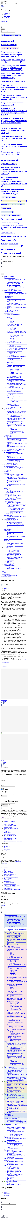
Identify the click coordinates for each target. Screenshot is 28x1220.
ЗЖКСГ (12, 355)
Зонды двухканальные (13, 551)
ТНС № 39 (13, 341)
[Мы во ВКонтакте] (1, 901)
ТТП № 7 (12, 339)
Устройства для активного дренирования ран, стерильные (14, 146)
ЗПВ (11, 363)
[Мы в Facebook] (4, 901)
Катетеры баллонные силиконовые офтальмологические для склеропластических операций (14, 181)
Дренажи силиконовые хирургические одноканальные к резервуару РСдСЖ (18, 375)
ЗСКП (11, 359)
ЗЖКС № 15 (13, 328)
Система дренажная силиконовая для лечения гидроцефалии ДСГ (17, 438)
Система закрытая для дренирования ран (10, 153)
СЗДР (11, 398)
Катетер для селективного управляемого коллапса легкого (15, 458)
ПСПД (12, 386)
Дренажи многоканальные (14, 554)
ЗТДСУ (12, 322)
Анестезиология (9, 45)
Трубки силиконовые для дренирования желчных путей (13, 138)
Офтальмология (9, 164)
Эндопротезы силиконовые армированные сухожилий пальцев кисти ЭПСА (16, 536)
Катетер (9, 306)
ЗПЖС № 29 (13, 327)
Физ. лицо (5, 789)
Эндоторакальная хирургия (14, 201)
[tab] (6, 588)
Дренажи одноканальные (13, 553)
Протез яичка (10, 560)
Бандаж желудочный (12, 527)
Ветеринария (8, 249)
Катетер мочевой (11, 555)
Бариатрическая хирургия (13, 236)
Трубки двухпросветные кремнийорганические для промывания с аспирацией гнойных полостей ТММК (16, 287)
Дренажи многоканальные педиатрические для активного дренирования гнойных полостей (14, 122)
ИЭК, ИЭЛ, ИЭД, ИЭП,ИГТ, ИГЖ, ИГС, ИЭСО (17, 416)
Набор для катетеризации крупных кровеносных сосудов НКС (16, 299)
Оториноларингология (11, 219)
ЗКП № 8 (12, 330)
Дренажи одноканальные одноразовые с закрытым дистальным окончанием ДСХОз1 (17, 484)
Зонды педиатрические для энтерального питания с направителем (12, 75)
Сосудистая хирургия (11, 215)
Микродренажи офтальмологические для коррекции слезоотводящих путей (17, 431)
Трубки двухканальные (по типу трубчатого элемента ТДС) (15, 282)
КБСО (11, 422)
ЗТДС (11, 320)
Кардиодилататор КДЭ (16, 407)
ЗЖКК (11, 353)
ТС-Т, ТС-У (13, 390)
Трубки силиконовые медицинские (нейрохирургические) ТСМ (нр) (16, 448)
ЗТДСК (12, 321)
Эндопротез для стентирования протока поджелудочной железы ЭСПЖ (15, 469)
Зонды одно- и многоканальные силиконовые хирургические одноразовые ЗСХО (14, 88)
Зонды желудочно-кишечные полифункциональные (13, 61)
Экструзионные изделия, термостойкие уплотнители (14, 567)
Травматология (8, 240)
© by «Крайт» (4, 867)
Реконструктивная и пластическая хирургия (12, 245)
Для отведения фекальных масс (12, 836)
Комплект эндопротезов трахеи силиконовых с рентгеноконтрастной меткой (17, 455)
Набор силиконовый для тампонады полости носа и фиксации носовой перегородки (14, 226)
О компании (7, 13)
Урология (6, 208)
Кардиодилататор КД (15, 405)
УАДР (11, 394)
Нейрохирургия (8, 197)
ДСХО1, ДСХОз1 (14, 369)
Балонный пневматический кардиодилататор (12, 159)
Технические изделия (11, 253)
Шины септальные (15, 512)
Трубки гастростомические (13, 81)
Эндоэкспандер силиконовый (15, 546)
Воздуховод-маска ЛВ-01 (13, 310)
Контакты (6, 17)
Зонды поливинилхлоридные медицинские (13, 104)
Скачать (24, 659)
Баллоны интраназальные (17, 508)
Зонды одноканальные (13, 550)
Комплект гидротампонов (14, 502)
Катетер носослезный (12, 558)
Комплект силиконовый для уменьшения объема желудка (14, 522)
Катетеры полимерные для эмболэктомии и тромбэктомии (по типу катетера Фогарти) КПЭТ (16, 497)
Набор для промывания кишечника (16, 562)
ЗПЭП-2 (12, 345)
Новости (6, 14)
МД (11, 428)
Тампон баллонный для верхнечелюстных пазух (16, 510)
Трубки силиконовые (11, 35)
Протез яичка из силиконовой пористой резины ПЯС (15, 475)
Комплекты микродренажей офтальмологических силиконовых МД (12, 191)
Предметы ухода (9, 233)
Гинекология (7, 212)
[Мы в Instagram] (3, 901)
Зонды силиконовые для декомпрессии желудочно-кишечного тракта (11, 54)
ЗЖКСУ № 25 (13, 337)
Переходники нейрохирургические (16, 446)
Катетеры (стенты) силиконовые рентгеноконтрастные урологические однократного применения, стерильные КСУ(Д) (17, 479)
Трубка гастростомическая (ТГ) (18, 348)
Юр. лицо (4, 791)
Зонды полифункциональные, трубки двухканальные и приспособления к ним (13, 67)
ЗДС (11, 318)
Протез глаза (10, 561)
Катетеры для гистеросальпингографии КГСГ (15, 490)
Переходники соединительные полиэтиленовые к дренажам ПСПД (13, 130)
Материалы (7, 16)
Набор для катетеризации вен (15, 557)
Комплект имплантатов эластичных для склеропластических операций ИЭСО (14, 170)
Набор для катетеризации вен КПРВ (16, 304)
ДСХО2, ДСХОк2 (14, 370)
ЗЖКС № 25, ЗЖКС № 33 (16, 335)
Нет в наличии (4, 666)
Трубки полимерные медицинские (9, 40)
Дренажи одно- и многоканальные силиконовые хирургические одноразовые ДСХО (14, 112)
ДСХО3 (12, 372)
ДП (11, 381)
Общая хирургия (10, 48)
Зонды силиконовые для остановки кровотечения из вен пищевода (14, 97)
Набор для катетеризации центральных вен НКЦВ (13, 302)
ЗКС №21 (12, 338)
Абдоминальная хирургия (13, 204)
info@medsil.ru (4, 21)
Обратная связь (5, 662)
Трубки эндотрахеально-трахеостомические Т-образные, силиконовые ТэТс (15, 462)
